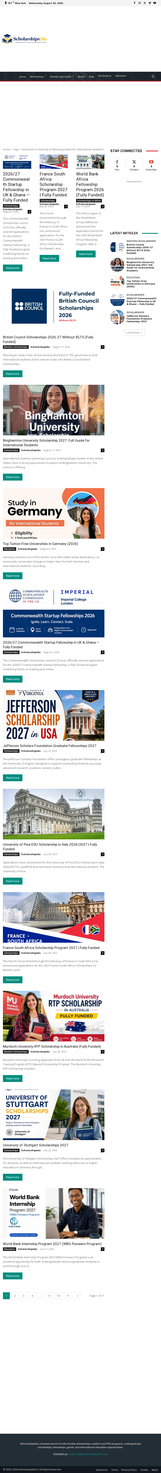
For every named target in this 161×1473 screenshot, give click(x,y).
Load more (132, 332)
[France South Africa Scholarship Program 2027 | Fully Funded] (54, 162)
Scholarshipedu (12, 209)
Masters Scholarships (15, 346)
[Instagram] (139, 3)
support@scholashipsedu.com (88, 1454)
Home (6, 149)
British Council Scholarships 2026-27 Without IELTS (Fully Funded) (140, 248)
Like (117, 160)
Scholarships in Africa (89, 200)
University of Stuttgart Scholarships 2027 (35, 1145)
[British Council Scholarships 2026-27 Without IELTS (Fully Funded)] (53, 306)
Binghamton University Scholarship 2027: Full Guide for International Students (140, 266)
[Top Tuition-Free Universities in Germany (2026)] (53, 513)
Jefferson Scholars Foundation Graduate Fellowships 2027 (49, 746)
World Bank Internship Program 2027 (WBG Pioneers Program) (52, 1244)
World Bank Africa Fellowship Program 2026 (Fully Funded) (90, 184)
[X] (144, 3)
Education (9, 548)
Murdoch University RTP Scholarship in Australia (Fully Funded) (52, 1046)
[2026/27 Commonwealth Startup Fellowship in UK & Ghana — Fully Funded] (17, 162)
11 (68, 1296)
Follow (134, 160)
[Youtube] (154, 3)
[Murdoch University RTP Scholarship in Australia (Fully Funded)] (53, 1016)
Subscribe (151, 160)
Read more (12, 268)
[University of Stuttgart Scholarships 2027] (53, 1114)
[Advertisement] (104, 39)
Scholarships (11, 205)
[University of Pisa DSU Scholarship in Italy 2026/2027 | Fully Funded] (53, 814)
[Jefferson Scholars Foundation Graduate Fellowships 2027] (53, 715)
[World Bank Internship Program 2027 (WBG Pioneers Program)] (53, 1213)
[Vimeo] (149, 3)
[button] (153, 76)
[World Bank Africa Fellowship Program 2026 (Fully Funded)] (90, 162)
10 (58, 1296)
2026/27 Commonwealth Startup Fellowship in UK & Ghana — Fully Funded (16, 187)
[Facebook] (134, 3)
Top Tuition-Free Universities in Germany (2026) (40, 544)
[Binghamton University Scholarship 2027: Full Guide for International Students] (53, 410)
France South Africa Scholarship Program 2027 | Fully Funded (54, 184)
